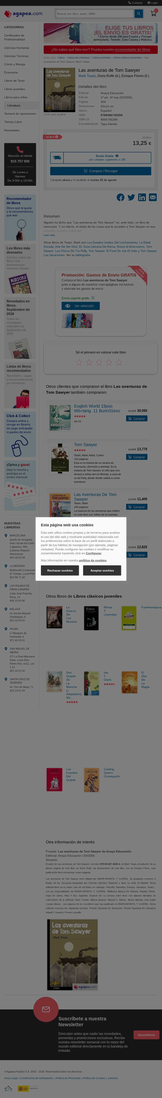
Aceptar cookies (102, 570)
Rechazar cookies (60, 570)
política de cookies (93, 560)
